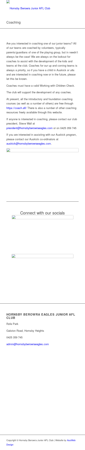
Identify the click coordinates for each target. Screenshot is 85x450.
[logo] (35, 8)
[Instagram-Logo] (42, 271)
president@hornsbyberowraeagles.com (29, 128)
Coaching (13, 22)
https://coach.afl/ (16, 108)
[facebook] (42, 232)
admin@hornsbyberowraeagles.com (27, 344)
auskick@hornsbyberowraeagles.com (28, 143)
